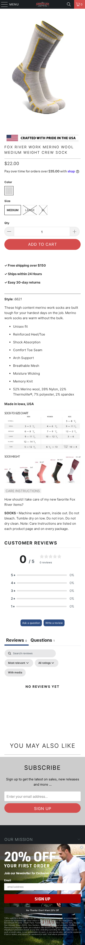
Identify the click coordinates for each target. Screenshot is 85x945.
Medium (13, 210)
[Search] (69, 4)
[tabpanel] (42, 691)
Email (7, 880)
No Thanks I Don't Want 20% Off (42, 910)
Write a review (54, 622)
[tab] (42, 641)
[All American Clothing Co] (42, 4)
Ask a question (31, 622)
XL (43, 210)
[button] (42, 575)
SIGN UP (42, 898)
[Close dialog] (81, 847)
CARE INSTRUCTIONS (23, 491)
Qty (6, 223)
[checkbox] (15, 672)
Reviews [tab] (16, 640)
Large (30, 210)
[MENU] (2, 4)
